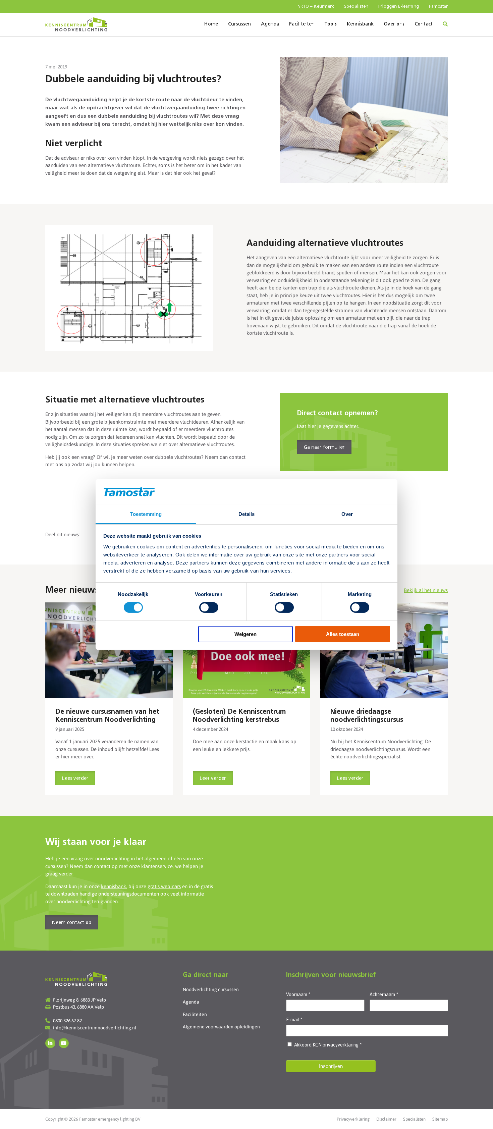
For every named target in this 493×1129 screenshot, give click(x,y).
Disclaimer (386, 1119)
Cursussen (239, 24)
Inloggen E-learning (398, 6)
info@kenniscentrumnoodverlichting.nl (94, 1027)
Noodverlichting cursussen (211, 989)
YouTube (64, 1043)
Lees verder (75, 778)
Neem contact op (72, 922)
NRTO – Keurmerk (315, 6)
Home (211, 24)
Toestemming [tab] (146, 514)
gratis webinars (164, 886)
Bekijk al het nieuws (426, 590)
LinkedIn (50, 1043)
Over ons (394, 24)
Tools (331, 24)
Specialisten (356, 6)
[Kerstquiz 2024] (246, 650)
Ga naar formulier (324, 447)
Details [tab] (246, 514)
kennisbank (113, 886)
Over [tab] (347, 514)
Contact (424, 24)
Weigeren (245, 634)
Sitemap (440, 1119)
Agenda (270, 24)
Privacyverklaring (353, 1119)
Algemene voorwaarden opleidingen (221, 1026)
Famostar (438, 6)
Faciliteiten (302, 24)
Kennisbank (360, 24)
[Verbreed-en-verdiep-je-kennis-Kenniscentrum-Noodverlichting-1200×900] (109, 650)
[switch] (208, 607)
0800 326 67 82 (67, 1020)
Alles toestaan (342, 634)
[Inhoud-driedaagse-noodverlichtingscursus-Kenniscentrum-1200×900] (384, 650)
